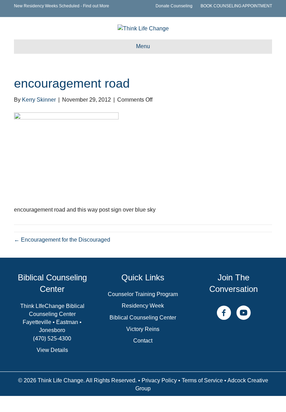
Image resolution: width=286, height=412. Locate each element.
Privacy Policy (159, 380)
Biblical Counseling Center (143, 318)
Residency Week (143, 306)
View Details (52, 350)
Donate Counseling (174, 5)
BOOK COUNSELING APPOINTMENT (236, 5)
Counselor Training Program (143, 294)
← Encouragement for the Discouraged (62, 240)
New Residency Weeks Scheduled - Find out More (61, 5)
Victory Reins (142, 329)
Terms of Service (202, 380)
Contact (142, 341)
